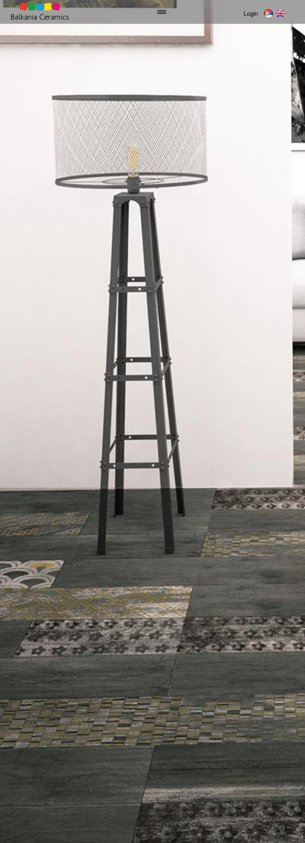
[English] (280, 13)
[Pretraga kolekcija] (229, 12)
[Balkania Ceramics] (40, 12)
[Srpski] (268, 13)
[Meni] (162, 12)
